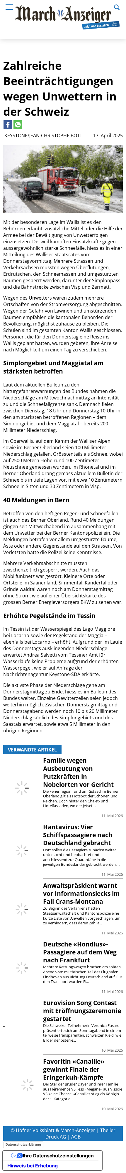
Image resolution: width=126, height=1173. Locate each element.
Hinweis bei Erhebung (32, 1166)
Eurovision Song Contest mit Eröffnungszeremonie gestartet (82, 1011)
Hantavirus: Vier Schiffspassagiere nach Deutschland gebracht (78, 835)
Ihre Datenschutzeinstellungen (58, 1156)
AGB (76, 1137)
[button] (116, 6)
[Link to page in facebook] (8, 124)
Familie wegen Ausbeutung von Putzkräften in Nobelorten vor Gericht (78, 772)
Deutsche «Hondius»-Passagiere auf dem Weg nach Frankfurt (80, 952)
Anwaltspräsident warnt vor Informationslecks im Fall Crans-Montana (81, 893)
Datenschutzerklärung (23, 1144)
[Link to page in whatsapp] (17, 124)
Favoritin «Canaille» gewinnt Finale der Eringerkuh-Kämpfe (73, 1069)
